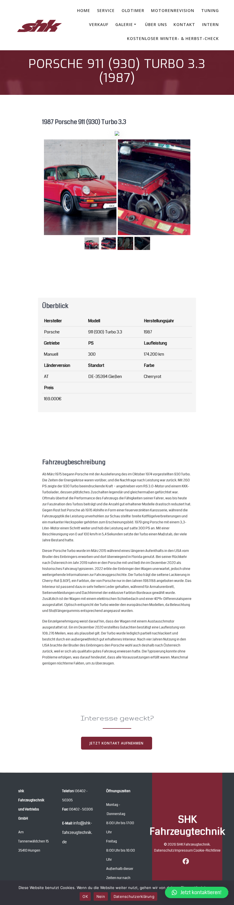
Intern (210, 24)
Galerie (124, 24)
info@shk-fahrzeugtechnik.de (77, 832)
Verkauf (98, 24)
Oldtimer (133, 10)
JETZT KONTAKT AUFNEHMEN (117, 743)
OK (85, 896)
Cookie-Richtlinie (207, 850)
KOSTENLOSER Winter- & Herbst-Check (173, 38)
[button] (196, 892)
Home (83, 10)
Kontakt (184, 24)
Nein (100, 896)
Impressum (184, 850)
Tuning (210, 10)
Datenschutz (164, 850)
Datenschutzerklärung (134, 896)
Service (106, 10)
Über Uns (156, 24)
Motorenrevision (172, 10)
